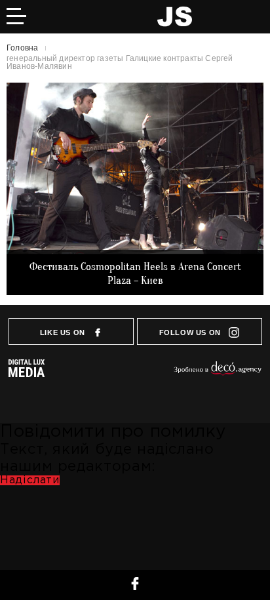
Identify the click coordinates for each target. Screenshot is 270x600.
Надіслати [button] (30, 480)
